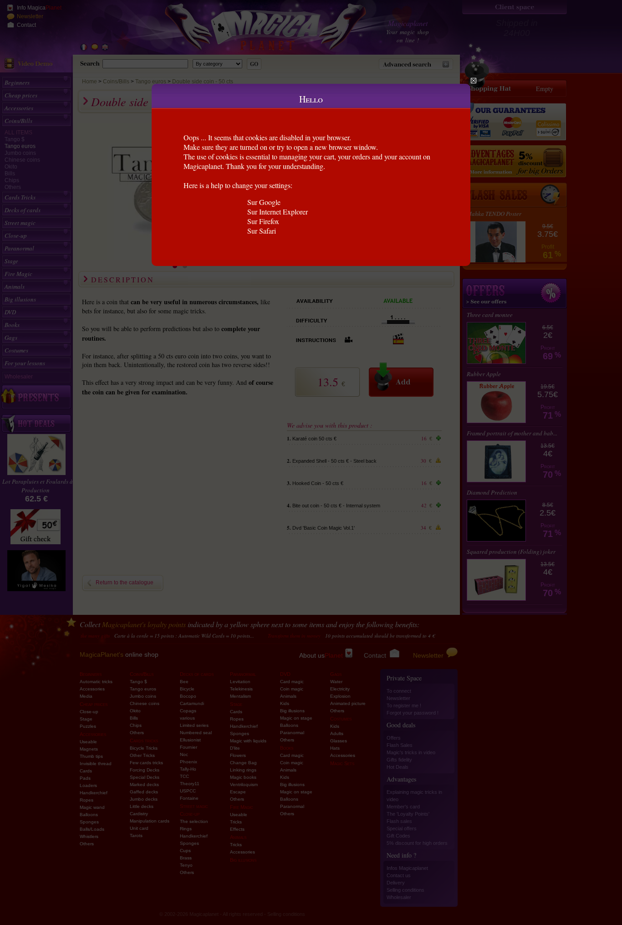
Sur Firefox (263, 221)
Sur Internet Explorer (277, 211)
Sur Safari (261, 230)
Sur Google (263, 202)
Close (473, 80)
